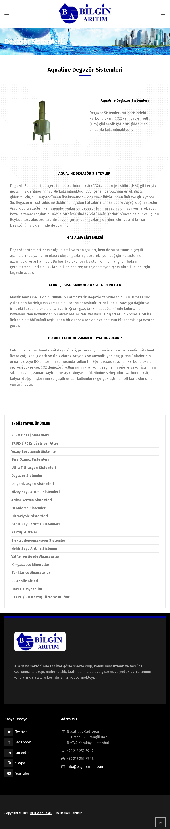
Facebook (23, 742)
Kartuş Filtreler (24, 532)
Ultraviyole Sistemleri (29, 516)
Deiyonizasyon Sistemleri (32, 484)
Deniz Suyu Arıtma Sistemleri (35, 524)
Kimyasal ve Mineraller (30, 565)
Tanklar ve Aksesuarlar (30, 573)
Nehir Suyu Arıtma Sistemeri (35, 548)
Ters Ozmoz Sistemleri (30, 459)
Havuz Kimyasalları (27, 589)
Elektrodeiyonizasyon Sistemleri (38, 540)
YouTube (22, 773)
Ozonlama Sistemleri (29, 508)
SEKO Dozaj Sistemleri (30, 435)
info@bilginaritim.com (85, 766)
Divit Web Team (41, 813)
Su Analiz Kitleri (24, 581)
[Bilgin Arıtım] (85, 13)
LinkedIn (22, 753)
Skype (20, 763)
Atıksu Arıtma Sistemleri (31, 500)
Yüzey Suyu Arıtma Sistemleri (35, 492)
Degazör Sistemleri (27, 476)
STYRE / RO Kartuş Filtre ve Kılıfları (41, 597)
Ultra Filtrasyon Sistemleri (33, 468)
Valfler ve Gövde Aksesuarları (35, 556)
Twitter (21, 732)
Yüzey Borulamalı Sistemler (34, 451)
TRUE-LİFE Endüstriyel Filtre (34, 443)
